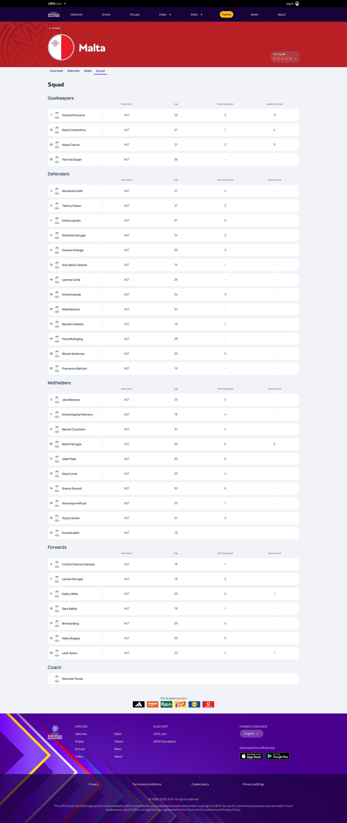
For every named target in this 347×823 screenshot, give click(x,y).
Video (79, 756)
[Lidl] (194, 704)
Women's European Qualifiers (54, 14)
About (118, 756)
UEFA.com (160, 734)
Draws (79, 741)
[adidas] (139, 704)
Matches (73, 71)
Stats (88, 71)
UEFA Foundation (164, 741)
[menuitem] (81, 14)
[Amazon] (152, 704)
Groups (80, 749)
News (117, 749)
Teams (118, 741)
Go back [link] (56, 28)
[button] (165, 14)
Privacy (93, 784)
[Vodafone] (208, 704)
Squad (100, 71)
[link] (76, 14)
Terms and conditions (147, 784)
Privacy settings (253, 784)
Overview (56, 71)
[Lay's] (180, 704)
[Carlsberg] (166, 704)
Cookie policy (200, 784)
